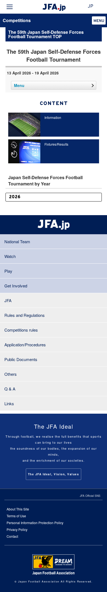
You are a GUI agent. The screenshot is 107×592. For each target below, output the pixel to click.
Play (8, 271)
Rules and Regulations (24, 315)
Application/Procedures (25, 344)
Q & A (9, 389)
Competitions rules (21, 330)
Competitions (17, 20)
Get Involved (15, 286)
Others (10, 374)
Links (9, 403)
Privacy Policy (17, 529)
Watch (10, 256)
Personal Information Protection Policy (35, 522)
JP (90, 6)
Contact (12, 536)
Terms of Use (16, 515)
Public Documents (20, 359)
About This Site (18, 509)
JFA (8, 300)
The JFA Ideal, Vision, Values (53, 474)
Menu (19, 85)
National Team (17, 241)
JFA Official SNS (90, 496)
